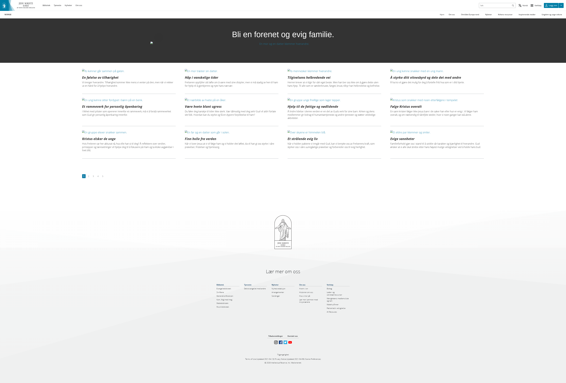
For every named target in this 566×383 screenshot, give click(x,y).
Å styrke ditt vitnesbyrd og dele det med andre (425, 77)
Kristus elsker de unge (99, 138)
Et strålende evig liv (303, 138)
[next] (107, 176)
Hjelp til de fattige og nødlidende (313, 106)
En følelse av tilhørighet (100, 77)
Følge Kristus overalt (406, 106)
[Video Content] (282, 43)
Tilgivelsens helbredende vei (309, 77)
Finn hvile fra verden (200, 138)
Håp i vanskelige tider (201, 77)
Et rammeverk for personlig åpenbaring (112, 106)
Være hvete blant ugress (203, 106)
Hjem (442, 14)
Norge (8, 15)
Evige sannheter (402, 138)
